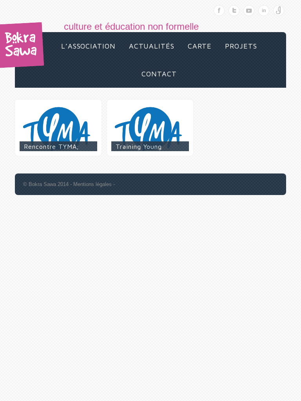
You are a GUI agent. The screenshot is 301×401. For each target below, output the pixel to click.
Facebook (219, 10)
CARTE (200, 46)
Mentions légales (92, 184)
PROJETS (241, 46)
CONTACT (158, 74)
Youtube (248, 10)
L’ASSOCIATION (88, 46)
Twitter (233, 10)
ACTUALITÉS (151, 46)
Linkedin (263, 10)
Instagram (278, 10)
